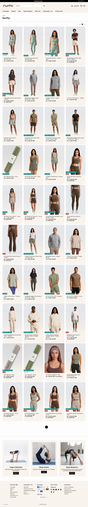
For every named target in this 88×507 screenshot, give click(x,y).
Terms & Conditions (68, 487)
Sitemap (66, 493)
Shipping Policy (68, 492)
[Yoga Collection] (16, 453)
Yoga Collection (27, 11)
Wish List (37, 11)
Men (19, 11)
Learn (25, 492)
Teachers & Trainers (28, 488)
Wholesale (26, 487)
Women (13, 11)
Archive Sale (58, 11)
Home (4, 15)
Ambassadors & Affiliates (29, 490)
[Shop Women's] (72, 453)
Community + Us (48, 11)
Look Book (6, 11)
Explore (16, 473)
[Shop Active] (44, 453)
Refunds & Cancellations (70, 490)
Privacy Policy (67, 488)
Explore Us (26, 493)
